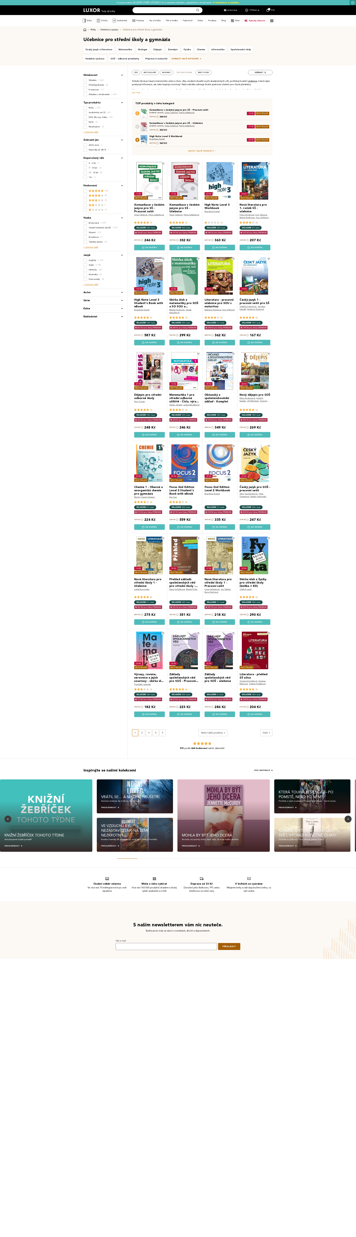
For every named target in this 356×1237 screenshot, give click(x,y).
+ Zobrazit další (90, 132)
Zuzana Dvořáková (248, 681)
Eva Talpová (261, 215)
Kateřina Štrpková (213, 310)
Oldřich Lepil (245, 589)
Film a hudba (172, 20)
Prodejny (212, 20)
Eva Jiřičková (262, 217)
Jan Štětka (226, 589)
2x (256, 317)
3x (186, 222)
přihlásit (229, 946)
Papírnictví (187, 20)
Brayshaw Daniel (157, 139)
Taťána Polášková (257, 684)
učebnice (252, 81)
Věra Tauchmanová (248, 494)
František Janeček (142, 684)
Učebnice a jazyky (109, 29)
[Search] (197, 10)
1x (221, 222)
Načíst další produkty (201, 151)
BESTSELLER (262, 113)
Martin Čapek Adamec (144, 497)
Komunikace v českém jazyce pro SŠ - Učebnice (176, 123)
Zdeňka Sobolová (248, 306)
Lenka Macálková (191, 405)
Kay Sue (173, 497)
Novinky (166, 72)
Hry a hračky (155, 20)
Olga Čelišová (171, 112)
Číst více (136, 93)
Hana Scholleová (177, 589)
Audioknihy (122, 20)
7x (151, 222)
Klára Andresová (247, 398)
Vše (136, 72)
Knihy (89, 20)
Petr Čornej (139, 401)
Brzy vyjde (203, 72)
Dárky (200, 20)
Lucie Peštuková (212, 589)
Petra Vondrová (247, 215)
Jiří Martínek (253, 401)
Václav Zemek (175, 405)
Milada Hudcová (176, 310)
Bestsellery (150, 72)
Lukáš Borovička (141, 589)
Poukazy (140, 20)
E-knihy (104, 20)
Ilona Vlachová (211, 592)
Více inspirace (262, 770)
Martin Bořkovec (247, 217)
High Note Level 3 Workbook (165, 136)
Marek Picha (191, 589)
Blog (224, 20)
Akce (237, 20)
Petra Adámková (186, 112)
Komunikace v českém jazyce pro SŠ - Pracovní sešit (178, 110)
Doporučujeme (184, 72)
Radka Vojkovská (258, 496)
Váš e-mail (121, 940)
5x (221, 317)
